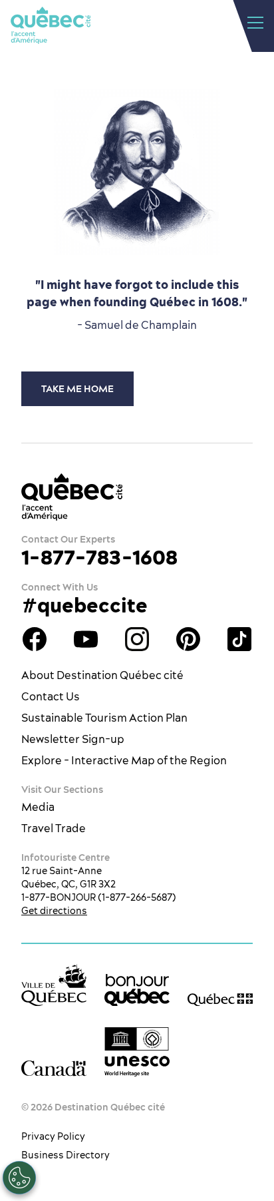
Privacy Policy (53, 1136)
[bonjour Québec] (137, 990)
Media (38, 807)
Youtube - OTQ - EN (85, 639)
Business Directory (65, 1155)
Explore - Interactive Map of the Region (124, 760)
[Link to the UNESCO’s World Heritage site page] (137, 1052)
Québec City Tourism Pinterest (188, 639)
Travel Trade (53, 828)
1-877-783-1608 (99, 557)
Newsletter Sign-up (72, 739)
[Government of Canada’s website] (53, 1069)
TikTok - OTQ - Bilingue (239, 639)
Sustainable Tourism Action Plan (104, 717)
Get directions (54, 911)
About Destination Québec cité (102, 675)
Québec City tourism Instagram (137, 639)
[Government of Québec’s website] (220, 998)
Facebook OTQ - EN (34, 639)
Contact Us (50, 696)
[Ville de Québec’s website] (53, 985)
